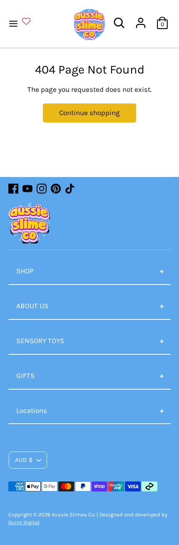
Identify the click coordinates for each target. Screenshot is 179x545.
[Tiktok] (70, 189)
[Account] (140, 19)
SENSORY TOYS (40, 340)
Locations (31, 410)
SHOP (24, 271)
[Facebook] (13, 189)
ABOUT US (32, 306)
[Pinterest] (56, 189)
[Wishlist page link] (31, 21)
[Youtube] (27, 189)
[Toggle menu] (24, 23)
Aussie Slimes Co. (73, 514)
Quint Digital (24, 522)
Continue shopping (89, 112)
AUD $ (23, 460)
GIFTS (25, 375)
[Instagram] (42, 189)
